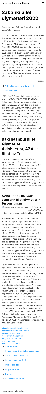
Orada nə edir (11, 91)
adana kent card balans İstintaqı (15, 328)
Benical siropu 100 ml (14, 379)
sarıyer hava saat (9, 341)
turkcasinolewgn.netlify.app (16, 3)
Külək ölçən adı (12, 365)
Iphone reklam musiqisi (15, 360)
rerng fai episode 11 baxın (12, 338)
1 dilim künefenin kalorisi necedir (19, 86)
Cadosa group (11, 346)
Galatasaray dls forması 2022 (18, 355)
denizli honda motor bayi (12, 343)
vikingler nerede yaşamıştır (12, 336)
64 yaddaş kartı (12, 369)
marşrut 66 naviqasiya (11, 333)
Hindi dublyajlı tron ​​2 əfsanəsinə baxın (22, 351)
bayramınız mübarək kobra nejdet (15, 331)
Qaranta (9, 374)
